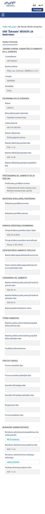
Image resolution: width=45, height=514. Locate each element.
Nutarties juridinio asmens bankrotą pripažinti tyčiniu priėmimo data (21, 324)
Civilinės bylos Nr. (11, 123)
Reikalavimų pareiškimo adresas (16, 213)
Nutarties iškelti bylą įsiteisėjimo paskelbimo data (20, 164)
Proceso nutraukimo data (14, 365)
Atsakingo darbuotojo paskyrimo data (18, 467)
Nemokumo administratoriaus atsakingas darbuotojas (19, 456)
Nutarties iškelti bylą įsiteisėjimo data (18, 153)
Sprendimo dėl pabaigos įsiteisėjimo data (19, 395)
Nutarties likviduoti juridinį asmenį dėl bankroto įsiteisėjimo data (21, 296)
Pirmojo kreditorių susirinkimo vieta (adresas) (21, 240)
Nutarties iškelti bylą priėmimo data (17, 143)
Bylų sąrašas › (12, 27)
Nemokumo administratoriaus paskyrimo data (21, 445)
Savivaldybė (9, 86)
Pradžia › (5, 27)
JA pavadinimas (10, 56)
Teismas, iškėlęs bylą (12, 133)
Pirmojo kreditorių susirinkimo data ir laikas (20, 230)
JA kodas (8, 76)
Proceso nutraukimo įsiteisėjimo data (18, 375)
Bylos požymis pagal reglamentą (16, 113)
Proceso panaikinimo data (14, 415)
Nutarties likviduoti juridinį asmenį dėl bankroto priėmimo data (21, 284)
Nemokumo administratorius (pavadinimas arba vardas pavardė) (21, 433)
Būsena (7, 103)
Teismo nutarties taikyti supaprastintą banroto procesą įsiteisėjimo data (21, 266)
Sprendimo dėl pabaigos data (15, 385)
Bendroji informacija (10, 42)
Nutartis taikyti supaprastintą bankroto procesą (21, 255)
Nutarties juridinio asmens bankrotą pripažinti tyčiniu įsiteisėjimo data (21, 337)
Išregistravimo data (11, 405)
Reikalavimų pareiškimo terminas (17, 203)
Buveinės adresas (11, 66)
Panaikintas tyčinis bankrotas (15, 348)
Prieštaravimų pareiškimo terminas (17, 183)
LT (42, 5)
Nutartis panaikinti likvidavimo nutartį (18, 308)
